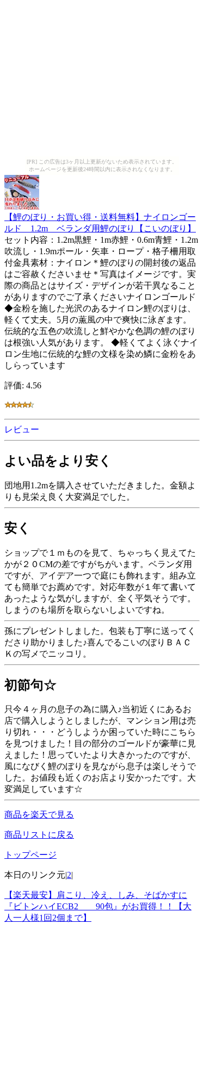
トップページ (30, 854)
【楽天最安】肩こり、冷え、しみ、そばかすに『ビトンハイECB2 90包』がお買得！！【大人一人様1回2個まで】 (97, 906)
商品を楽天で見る (39, 814)
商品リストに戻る (39, 834)
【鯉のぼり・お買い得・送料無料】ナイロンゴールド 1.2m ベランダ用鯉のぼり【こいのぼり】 (100, 222)
